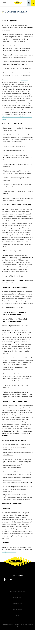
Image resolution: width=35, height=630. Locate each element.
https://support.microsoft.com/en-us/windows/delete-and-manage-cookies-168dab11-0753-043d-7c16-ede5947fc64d (17, 497)
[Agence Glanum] (17, 627)
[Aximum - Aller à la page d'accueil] (18, 3)
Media (18, 615)
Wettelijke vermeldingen (17, 591)
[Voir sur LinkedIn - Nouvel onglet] (5, 579)
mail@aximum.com (9, 552)
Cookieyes (24, 80)
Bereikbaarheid (17, 603)
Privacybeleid (17, 597)
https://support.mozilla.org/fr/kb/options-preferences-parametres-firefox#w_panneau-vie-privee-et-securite (17, 480)
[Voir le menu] (4, 3)
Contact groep (17, 575)
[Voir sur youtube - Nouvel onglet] (11, 579)
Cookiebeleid (17, 609)
